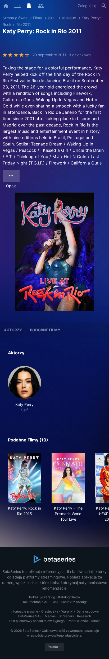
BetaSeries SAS (30, 616)
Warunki (67, 611)
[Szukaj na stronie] (104, 6)
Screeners (66, 616)
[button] (24, 389)
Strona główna (15, 18)
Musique (68, 18)
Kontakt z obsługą (74, 602)
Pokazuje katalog (42, 597)
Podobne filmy (45, 330)
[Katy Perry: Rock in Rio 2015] (24, 478)
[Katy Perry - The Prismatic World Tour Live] (68, 478)
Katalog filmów (69, 597)
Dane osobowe (87, 611)
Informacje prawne (24, 611)
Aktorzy (13, 330)
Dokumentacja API (35, 602)
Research (84, 616)
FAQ (55, 602)
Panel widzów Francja (84, 621)
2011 (52, 18)
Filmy (37, 18)
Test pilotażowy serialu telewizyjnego (37, 621)
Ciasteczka (49, 611)
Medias (50, 616)
